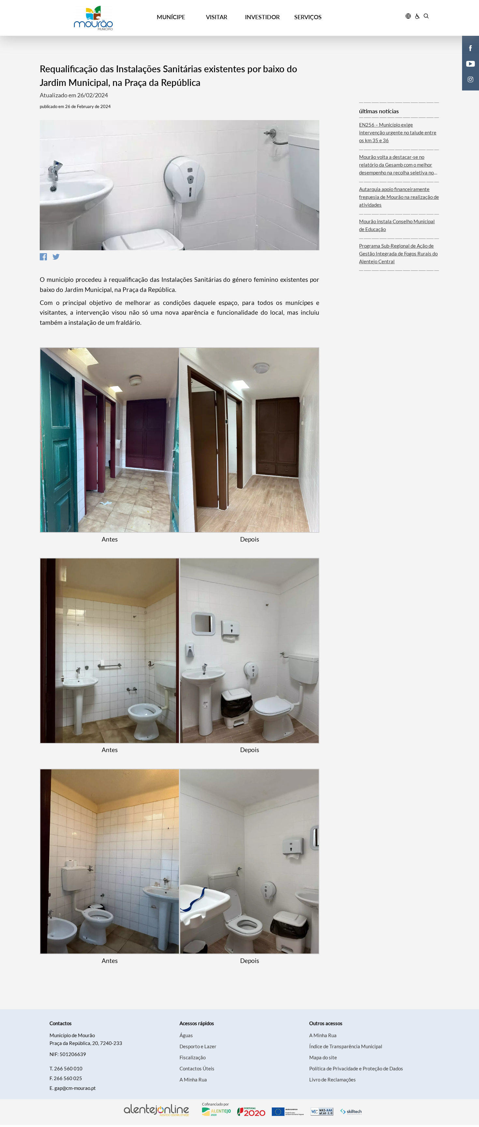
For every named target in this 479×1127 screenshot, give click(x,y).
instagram (467, 86)
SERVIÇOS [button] (308, 17)
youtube (467, 70)
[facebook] (470, 47)
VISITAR (216, 17)
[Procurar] (426, 17)
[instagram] (470, 79)
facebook (467, 55)
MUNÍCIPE (171, 17)
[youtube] (470, 63)
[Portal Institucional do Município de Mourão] (93, 18)
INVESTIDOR (262, 17)
